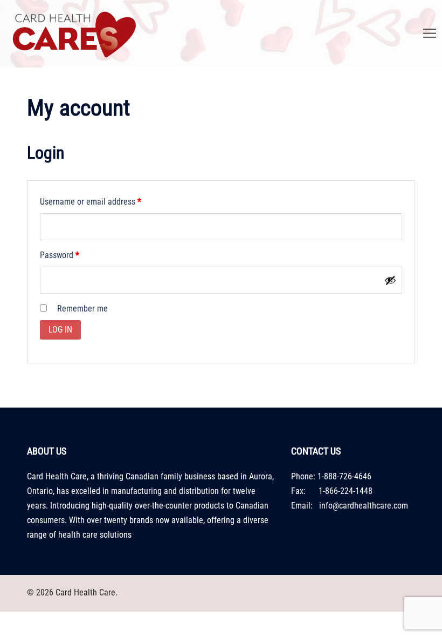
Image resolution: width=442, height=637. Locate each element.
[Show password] (390, 280)
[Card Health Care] (73, 33)
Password (75, 254)
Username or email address (106, 201)
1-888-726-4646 (344, 476)
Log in (60, 329)
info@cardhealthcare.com (363, 505)
